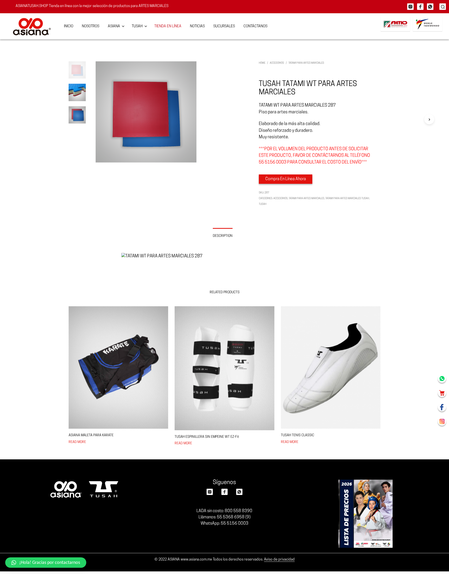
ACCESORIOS (277, 63)
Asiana (114, 26)
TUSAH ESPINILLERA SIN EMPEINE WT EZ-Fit (207, 437)
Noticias (197, 26)
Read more (77, 442)
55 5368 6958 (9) (233, 517)
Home (262, 63)
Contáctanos (255, 26)
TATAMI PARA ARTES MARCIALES (306, 63)
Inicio (68, 26)
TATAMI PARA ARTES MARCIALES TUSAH (347, 198)
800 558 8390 (238, 511)
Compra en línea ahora (285, 179)
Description (223, 236)
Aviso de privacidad (279, 560)
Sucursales (224, 26)
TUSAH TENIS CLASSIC (297, 435)
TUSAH (262, 204)
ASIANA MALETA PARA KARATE (91, 435)
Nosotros (90, 26)
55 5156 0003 (234, 523)
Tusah (137, 26)
